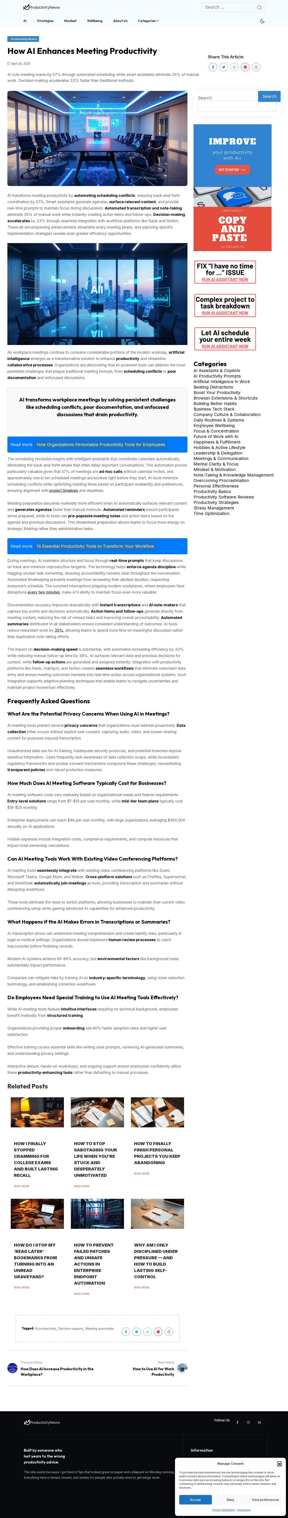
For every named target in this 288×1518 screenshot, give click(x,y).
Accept (195, 1500)
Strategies (45, 21)
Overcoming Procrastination (221, 480)
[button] (279, 1464)
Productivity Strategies (216, 502)
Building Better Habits (215, 403)
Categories (147, 21)
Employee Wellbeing (214, 425)
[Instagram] (248, 1422)
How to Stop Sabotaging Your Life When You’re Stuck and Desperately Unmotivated (95, 1159)
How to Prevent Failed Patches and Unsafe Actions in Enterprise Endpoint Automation (94, 1264)
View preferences (265, 1500)
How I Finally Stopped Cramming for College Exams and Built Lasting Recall (36, 1159)
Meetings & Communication (221, 458)
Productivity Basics (212, 491)
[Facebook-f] (237, 1422)
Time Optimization (211, 513)
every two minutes (44, 592)
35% (59, 630)
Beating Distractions (213, 387)
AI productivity (45, 1328)
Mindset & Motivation (215, 469)
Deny (230, 1500)
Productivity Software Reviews (224, 497)
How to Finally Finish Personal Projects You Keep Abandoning (157, 1153)
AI (25, 21)
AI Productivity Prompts (217, 376)
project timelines (64, 490)
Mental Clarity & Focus (216, 464)
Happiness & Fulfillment (217, 442)
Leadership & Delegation (218, 453)
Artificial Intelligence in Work (222, 381)
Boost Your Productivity (217, 392)
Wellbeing (94, 21)
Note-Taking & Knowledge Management (234, 475)
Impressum (244, 1509)
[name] (42, 7)
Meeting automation (99, 1328)
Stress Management (214, 508)
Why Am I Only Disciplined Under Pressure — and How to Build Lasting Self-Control (156, 1261)
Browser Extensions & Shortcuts (226, 398)
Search (205, 97)
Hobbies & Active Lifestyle (219, 447)
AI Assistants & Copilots (217, 370)
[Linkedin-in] (259, 1422)
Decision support (70, 1328)
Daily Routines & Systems (219, 420)
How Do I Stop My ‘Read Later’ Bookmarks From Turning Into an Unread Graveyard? (35, 1261)
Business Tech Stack (214, 409)
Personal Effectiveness (216, 486)
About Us (120, 21)
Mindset (70, 21)
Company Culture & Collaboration (227, 414)
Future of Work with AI (216, 436)
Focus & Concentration (216, 431)
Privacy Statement (223, 1509)
